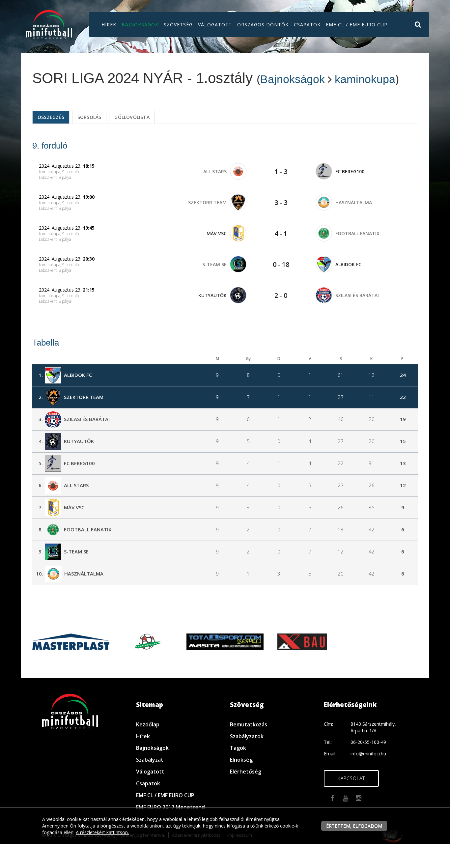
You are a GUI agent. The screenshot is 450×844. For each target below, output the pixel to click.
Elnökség (241, 759)
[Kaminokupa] (148, 641)
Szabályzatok (247, 736)
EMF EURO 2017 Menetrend (170, 807)
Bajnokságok (140, 24)
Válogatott (215, 24)
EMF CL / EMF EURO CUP (356, 24)
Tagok (238, 747)
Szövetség (178, 24)
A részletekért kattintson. (102, 832)
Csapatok (307, 24)
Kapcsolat (351, 778)
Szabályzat (149, 759)
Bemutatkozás (248, 724)
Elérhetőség (245, 771)
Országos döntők (263, 24)
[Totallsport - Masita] (225, 641)
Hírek (108, 24)
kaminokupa (365, 79)
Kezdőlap (147, 724)
